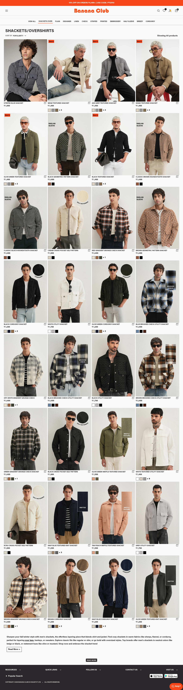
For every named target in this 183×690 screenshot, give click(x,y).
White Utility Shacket (57, 324)
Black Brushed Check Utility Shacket (65, 398)
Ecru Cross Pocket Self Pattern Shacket (18, 546)
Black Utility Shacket (102, 398)
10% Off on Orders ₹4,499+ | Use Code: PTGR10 (91, 3)
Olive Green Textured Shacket (17, 177)
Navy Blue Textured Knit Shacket (62, 545)
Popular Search (15, 676)
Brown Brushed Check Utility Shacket (153, 398)
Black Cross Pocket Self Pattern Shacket (63, 472)
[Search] (158, 10)
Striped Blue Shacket (13, 103)
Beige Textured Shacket (58, 103)
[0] (164, 10)
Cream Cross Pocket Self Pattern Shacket (63, 251)
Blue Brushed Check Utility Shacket (152, 324)
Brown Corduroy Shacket (59, 619)
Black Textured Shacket (103, 177)
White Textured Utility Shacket (150, 472)
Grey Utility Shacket (145, 545)
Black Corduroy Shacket (15, 324)
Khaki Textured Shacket (146, 103)
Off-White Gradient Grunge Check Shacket (19, 398)
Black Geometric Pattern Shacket (63, 177)
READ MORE (91, 660)
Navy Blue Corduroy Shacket (105, 619)
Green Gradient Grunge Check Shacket (21, 472)
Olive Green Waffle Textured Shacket (109, 472)
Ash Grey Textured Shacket (104, 103)
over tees (29, 640)
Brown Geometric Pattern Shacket (151, 250)
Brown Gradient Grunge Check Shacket (22, 619)
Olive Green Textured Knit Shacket (151, 619)
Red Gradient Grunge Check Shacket (108, 250)
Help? (178, 686)
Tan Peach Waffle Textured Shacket (108, 545)
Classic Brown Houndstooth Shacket (153, 177)
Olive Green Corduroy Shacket (106, 324)
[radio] (49, 110)
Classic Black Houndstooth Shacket (21, 250)
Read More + (14, 649)
